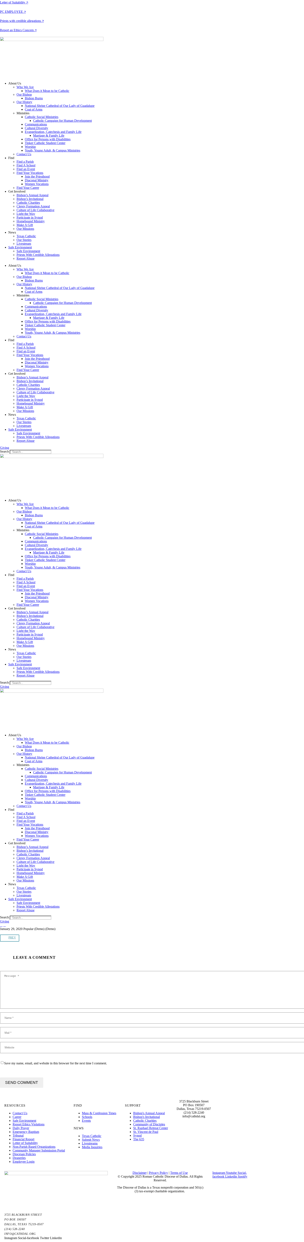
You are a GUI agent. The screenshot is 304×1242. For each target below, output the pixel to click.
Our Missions (25, 228)
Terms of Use (179, 1173)
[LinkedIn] (27, 932)
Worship (30, 146)
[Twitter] (9, 932)
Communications (36, 124)
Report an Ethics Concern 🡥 (18, 30)
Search (4, 451)
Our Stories (24, 240)
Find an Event (26, 169)
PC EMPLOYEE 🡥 (13, 11)
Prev (12, 937)
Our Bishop (24, 94)
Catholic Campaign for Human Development (62, 120)
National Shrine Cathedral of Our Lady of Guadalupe (60, 105)
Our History (24, 102)
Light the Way (26, 214)
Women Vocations (37, 184)
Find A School (26, 165)
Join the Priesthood (37, 176)
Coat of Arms (33, 109)
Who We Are (25, 87)
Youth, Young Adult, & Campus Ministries (52, 150)
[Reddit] (33, 932)
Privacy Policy (158, 1173)
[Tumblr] (21, 932)
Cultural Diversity (36, 128)
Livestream (24, 243)
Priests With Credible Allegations (38, 255)
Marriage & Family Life (48, 135)
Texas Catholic (26, 236)
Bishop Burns (34, 98)
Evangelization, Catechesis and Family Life (53, 132)
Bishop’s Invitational (30, 199)
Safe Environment (20, 247)
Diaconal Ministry (36, 180)
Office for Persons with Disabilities (48, 139)
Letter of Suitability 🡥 (14, 2)
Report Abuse (26, 258)
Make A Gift (25, 225)
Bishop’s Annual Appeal (32, 195)
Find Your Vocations (30, 173)
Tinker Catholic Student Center (45, 143)
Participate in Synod (30, 217)
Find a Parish (25, 161)
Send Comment (21, 1082)
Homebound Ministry (31, 221)
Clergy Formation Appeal (33, 206)
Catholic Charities (28, 202)
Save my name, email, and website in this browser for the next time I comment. (55, 1063)
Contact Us (24, 154)
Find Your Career (28, 187)
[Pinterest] (15, 932)
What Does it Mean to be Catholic (47, 91)
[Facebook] (2, 932)
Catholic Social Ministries (41, 117)
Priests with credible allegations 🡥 (22, 21)
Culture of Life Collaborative (35, 210)
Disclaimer (140, 1173)
